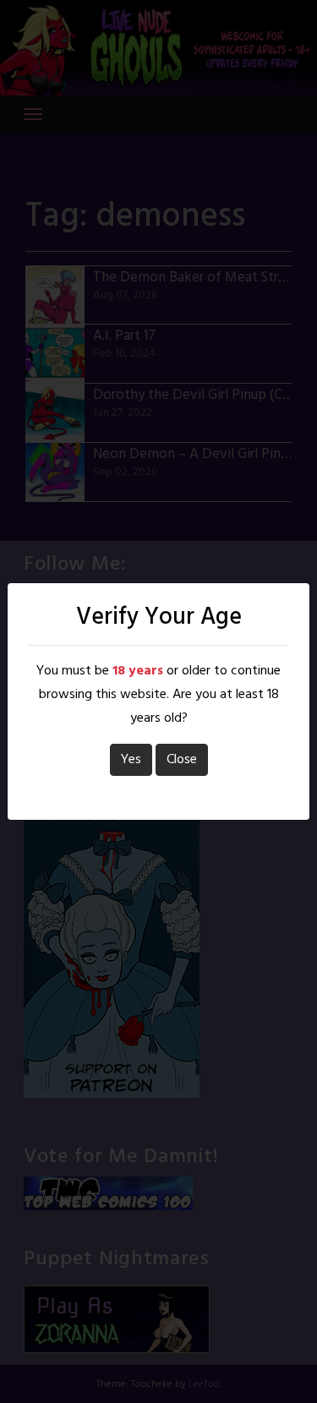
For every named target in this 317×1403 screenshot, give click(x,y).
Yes (131, 760)
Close (182, 760)
